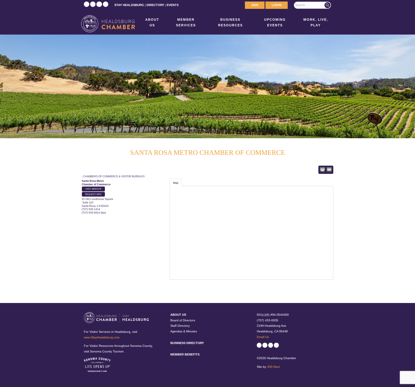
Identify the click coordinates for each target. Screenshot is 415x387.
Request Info (93, 194)
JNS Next (273, 366)
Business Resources (230, 22)
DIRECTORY (155, 5)
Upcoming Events (275, 22)
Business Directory (187, 343)
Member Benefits (185, 354)
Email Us (263, 337)
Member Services (186, 22)
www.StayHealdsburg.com (102, 337)
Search (327, 5)
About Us (152, 22)
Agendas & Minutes (183, 331)
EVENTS (173, 5)
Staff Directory (180, 325)
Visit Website (93, 189)
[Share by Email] (329, 169)
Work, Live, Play (315, 22)
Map (175, 182)
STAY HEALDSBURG (129, 5)
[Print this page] (322, 169)
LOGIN (276, 5)
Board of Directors (182, 320)
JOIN (254, 5)
